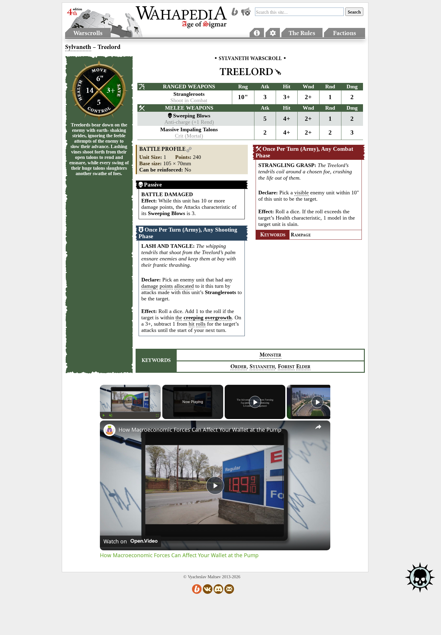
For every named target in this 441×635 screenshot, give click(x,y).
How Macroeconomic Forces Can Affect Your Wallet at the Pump (199, 429)
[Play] (103, 415)
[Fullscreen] (157, 415)
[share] (318, 426)
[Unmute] (110, 415)
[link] (110, 430)
